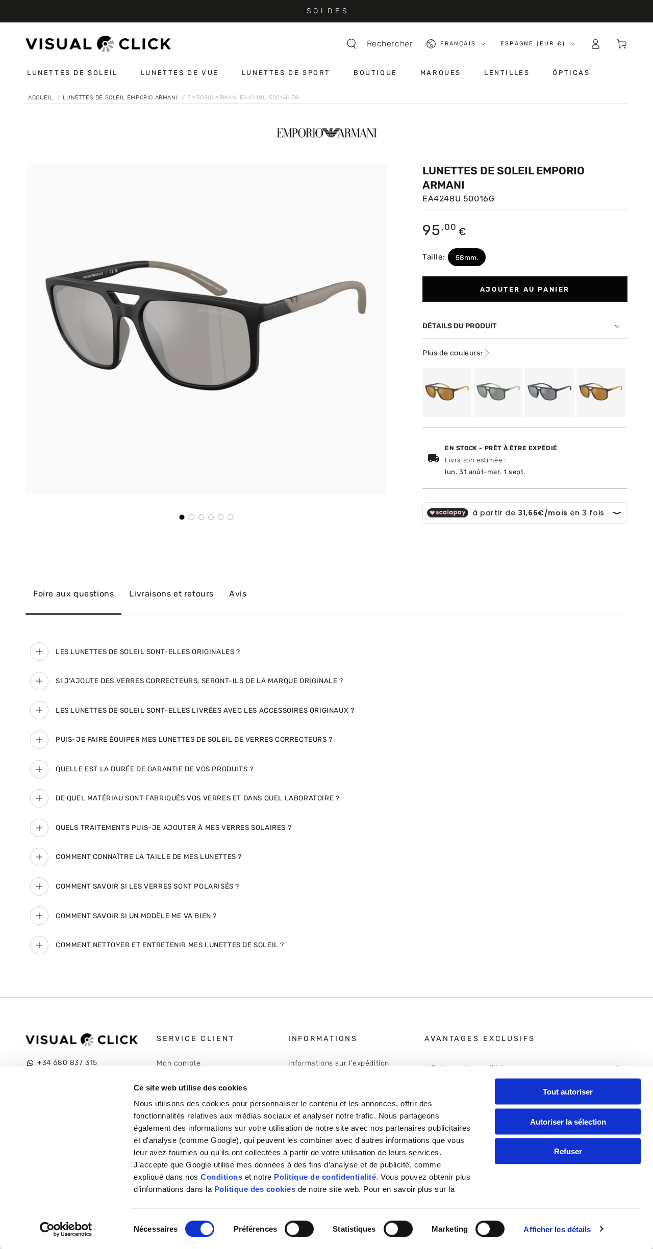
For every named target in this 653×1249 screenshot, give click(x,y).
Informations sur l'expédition (338, 1063)
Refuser (568, 1151)
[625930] (498, 392)
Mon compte (178, 1063)
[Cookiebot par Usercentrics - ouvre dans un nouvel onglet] (66, 1229)
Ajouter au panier (525, 289)
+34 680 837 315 (67, 1062)
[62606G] (549, 392)
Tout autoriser (568, 1091)
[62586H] (446, 392)
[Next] (372, 329)
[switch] (299, 1228)
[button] (384, 44)
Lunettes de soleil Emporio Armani (121, 97)
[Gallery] (206, 342)
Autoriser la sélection (568, 1121)
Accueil (41, 97)
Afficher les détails (557, 1229)
